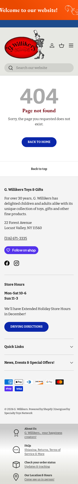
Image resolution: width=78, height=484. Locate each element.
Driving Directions (26, 326)
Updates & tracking (37, 466)
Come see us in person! (39, 479)
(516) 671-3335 (15, 238)
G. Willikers (21, 409)
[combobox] (39, 67)
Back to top (39, 169)
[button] (61, 45)
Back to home (39, 142)
